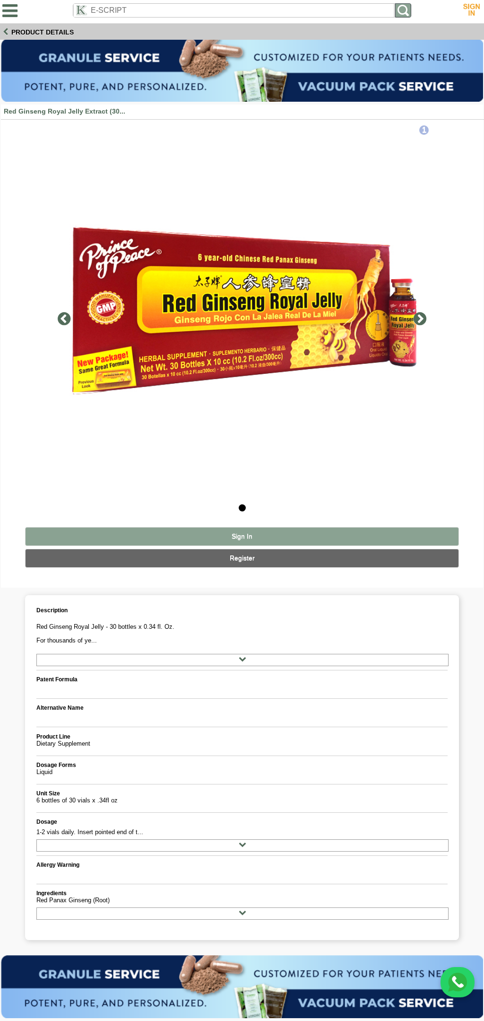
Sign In (242, 536)
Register (242, 558)
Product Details (42, 32)
